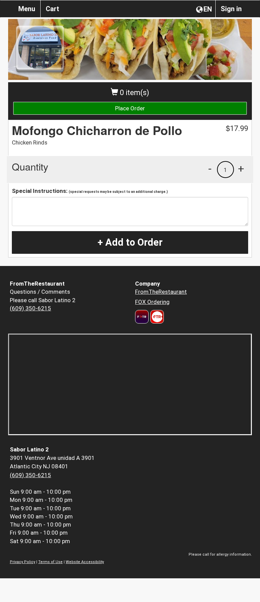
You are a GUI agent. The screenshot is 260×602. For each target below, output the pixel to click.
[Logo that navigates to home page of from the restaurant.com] (142, 317)
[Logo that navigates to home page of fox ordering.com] (156, 317)
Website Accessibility (85, 562)
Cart (52, 9)
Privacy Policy (22, 562)
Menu (26, 9)
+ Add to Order (130, 242)
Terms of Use (50, 562)
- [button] (210, 168)
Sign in (231, 9)
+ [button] (241, 168)
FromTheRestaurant (161, 291)
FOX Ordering (152, 301)
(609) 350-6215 (30, 308)
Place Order (130, 108)
